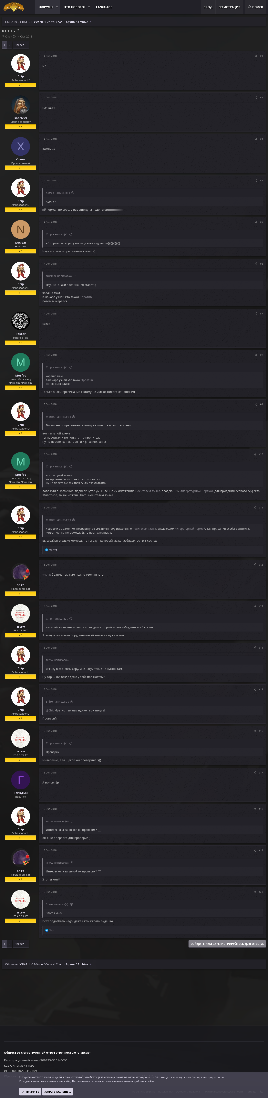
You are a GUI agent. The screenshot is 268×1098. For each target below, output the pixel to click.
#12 (261, 564)
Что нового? (75, 7)
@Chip (46, 574)
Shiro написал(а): (57, 701)
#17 (261, 772)
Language (104, 7)
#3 (261, 139)
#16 (261, 731)
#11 (261, 507)
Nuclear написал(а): (59, 276)
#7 (261, 313)
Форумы (46, 7)
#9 (261, 404)
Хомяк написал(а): (58, 193)
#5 (261, 222)
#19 (261, 850)
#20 (261, 892)
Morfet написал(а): (58, 417)
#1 (261, 56)
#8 (261, 355)
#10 (261, 454)
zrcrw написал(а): (57, 660)
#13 (261, 606)
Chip (8, 36)
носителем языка (147, 491)
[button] (57, 7)
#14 (261, 647)
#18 (261, 809)
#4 (261, 180)
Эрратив (86, 297)
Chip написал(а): (57, 234)
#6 (261, 263)
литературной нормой (196, 491)
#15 (261, 689)
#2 (261, 97)
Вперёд (19, 45)
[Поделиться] (256, 56)
